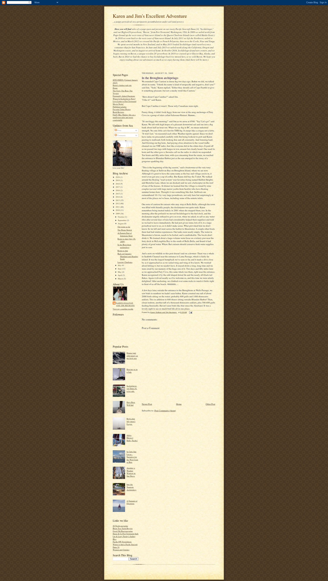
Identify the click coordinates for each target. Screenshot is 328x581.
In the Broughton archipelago (124, 246)
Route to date (123, 250)
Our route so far (124, 226)
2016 (118, 190)
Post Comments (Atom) (165, 410)
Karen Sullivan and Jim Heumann (125, 304)
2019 (118, 180)
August (121, 223)
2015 (118, 193)
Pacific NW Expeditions (122, 541)
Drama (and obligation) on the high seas (132, 356)
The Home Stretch (125, 230)
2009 (118, 213)
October (121, 217)
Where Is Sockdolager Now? (124, 98)
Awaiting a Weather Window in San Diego (131, 472)
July (120, 265)
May (120, 272)
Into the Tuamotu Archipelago (131, 487)
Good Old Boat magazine (123, 531)
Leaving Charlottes (125, 262)
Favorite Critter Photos (122, 109)
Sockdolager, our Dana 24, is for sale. (132, 388)
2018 (118, 183)
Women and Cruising (121, 549)
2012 (118, 203)
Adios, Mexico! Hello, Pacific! (132, 438)
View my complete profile (123, 309)
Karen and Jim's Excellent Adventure (150, 15)
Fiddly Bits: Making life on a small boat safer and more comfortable (124, 117)
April (120, 275)
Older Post (210, 404)
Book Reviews (118, 112)
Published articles (119, 106)
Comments (121, 135)
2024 (118, 177)
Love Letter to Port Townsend (124, 101)
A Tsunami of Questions (132, 502)
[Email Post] (190, 312)
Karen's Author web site (122, 85)
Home (115, 88)
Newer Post (147, 404)
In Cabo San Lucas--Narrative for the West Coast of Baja (132, 457)
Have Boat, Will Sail (131, 403)
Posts (119, 130)
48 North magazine (120, 526)
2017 (118, 187)
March (121, 278)
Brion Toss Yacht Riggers (123, 528)
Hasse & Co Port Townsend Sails (125, 533)
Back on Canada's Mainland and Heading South (128, 256)
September (122, 220)
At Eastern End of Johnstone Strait (125, 234)
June (120, 268)
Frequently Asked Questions (124, 96)
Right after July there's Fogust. (131, 421)
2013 (118, 200)
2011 (118, 207)
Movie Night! (118, 104)
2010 (118, 210)
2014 (118, 197)
